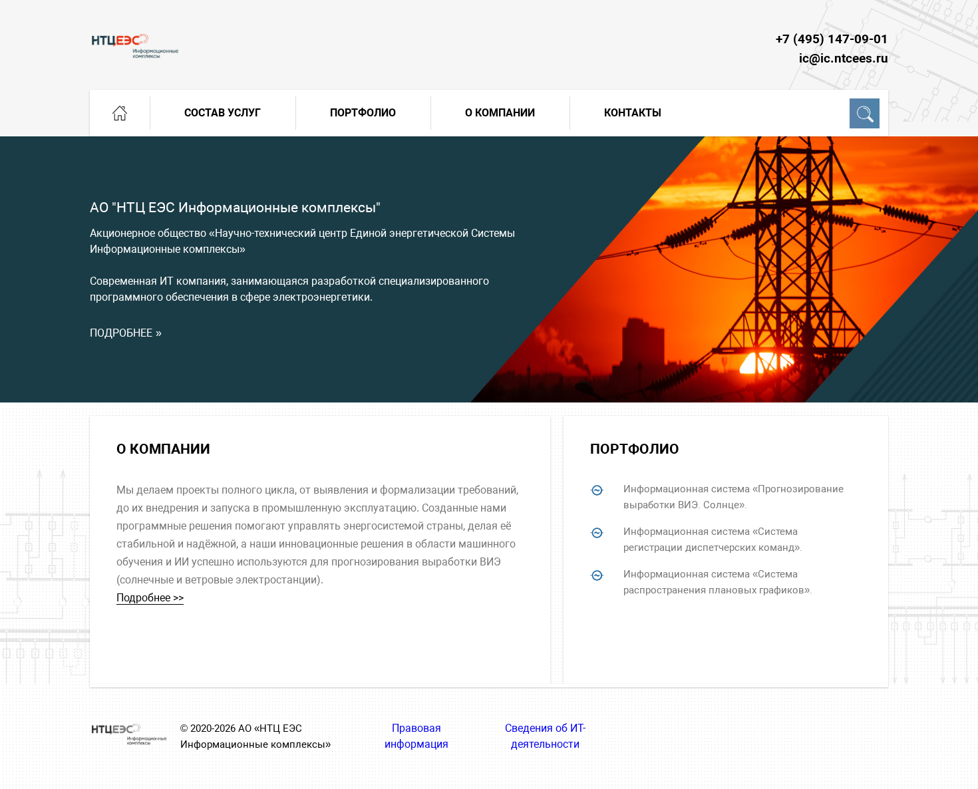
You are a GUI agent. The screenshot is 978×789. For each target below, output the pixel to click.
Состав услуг (222, 112)
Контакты (632, 112)
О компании (500, 112)
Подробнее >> (150, 597)
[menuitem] (120, 113)
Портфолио (363, 112)
